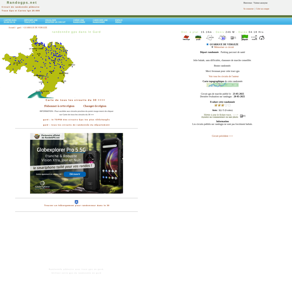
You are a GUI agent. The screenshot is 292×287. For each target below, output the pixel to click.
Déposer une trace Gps (31, 21)
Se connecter (249, 9)
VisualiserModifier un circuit (55, 21)
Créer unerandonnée (79, 21)
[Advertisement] (76, 241)
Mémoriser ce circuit (223, 47)
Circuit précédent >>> (222, 136)
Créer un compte (262, 9)
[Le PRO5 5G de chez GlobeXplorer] (76, 196)
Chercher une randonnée (100, 21)
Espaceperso (119, 21)
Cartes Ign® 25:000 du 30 (10, 21)
